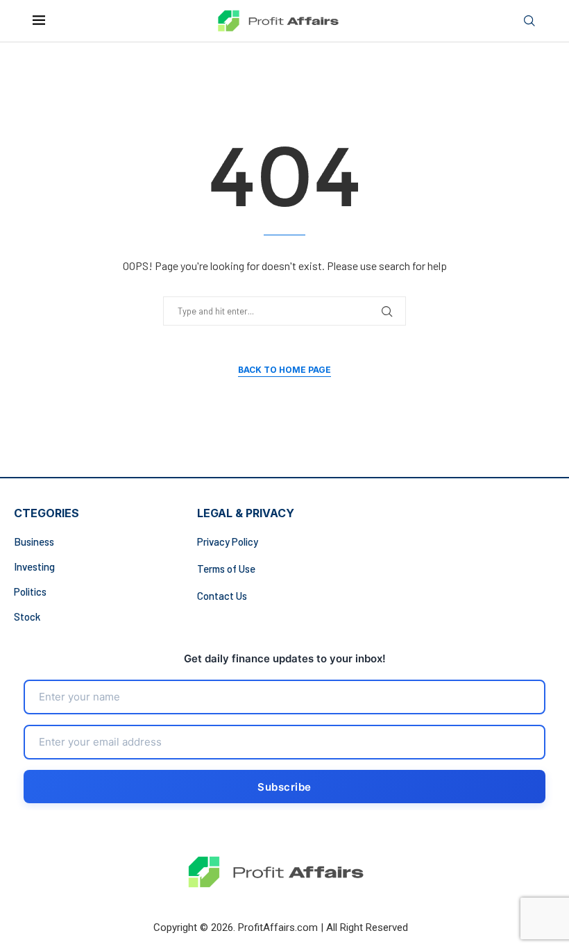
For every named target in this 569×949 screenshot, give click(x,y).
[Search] (529, 21)
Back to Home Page (284, 369)
